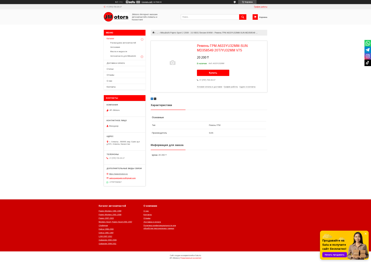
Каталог (110, 38)
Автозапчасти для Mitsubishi (123, 56)
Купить (213, 73)
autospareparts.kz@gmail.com (122, 178)
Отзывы (110, 75)
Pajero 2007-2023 (106, 218)
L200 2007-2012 (105, 236)
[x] (155, 99)
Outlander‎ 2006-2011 (107, 244)
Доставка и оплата (116, 63)
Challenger (103, 225)
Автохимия (115, 47)
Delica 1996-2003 (106, 229)
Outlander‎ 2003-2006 (108, 240)
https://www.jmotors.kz (118, 174)
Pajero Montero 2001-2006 (110, 214)
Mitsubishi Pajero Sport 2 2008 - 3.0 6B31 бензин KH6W (186, 33)
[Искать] (242, 17)
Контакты (111, 87)
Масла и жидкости (118, 51)
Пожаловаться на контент (190, 258)
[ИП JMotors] (116, 21)
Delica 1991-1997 (106, 233)
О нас (109, 81)
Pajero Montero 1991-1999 (110, 211)
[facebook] (152, 99)
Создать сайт (147, 2)
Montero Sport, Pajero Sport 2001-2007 (115, 222)
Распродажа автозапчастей (123, 43)
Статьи (110, 69)
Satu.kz (198, 255)
